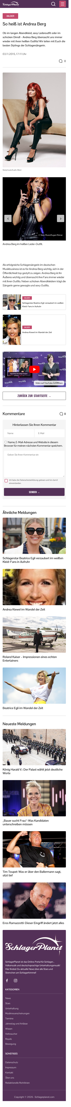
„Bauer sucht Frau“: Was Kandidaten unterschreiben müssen (26, 822)
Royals (8, 1038)
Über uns (9, 1077)
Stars (7, 1003)
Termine (9, 1018)
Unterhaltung (11, 1008)
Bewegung (10, 1043)
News (8, 998)
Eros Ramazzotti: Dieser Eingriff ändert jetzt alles (33, 923)
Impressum (10, 1067)
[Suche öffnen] (53, 4)
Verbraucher (11, 1033)
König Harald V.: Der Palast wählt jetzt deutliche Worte (33, 771)
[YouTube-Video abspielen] (34, 369)
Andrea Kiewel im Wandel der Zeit (37, 332)
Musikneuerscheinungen (17, 1013)
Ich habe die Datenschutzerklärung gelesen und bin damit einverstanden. (33, 482)
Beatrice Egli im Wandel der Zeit (23, 708)
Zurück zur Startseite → (34, 396)
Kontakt (9, 1072)
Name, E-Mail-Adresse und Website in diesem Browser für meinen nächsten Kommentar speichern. (33, 443)
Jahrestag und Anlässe (16, 1023)
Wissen (8, 1028)
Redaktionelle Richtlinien (17, 1082)
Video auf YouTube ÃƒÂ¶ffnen (49, 383)
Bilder (10, 16)
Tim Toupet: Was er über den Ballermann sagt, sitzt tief (32, 873)
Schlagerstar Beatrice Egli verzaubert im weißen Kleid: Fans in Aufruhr (33, 559)
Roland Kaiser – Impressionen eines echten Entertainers (30, 658)
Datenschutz (11, 1062)
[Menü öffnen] (62, 4)
